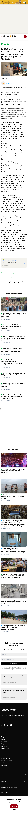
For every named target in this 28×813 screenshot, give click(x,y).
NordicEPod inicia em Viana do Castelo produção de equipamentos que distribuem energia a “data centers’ (13, 362)
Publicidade (4, 765)
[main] (14, 371)
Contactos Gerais (6, 775)
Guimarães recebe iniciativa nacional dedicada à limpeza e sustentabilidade (13, 396)
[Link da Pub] (14, 2)
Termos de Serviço (20, 668)
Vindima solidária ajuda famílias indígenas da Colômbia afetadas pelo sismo (13, 300)
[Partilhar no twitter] (10, 282)
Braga (3, 737)
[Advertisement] (14, 19)
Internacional (5, 748)
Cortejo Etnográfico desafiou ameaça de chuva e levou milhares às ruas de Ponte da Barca (13, 561)
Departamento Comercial (9, 787)
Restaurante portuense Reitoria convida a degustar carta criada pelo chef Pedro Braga (14, 338)
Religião (3, 744)
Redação (4, 782)
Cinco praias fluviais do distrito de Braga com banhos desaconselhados (13, 611)
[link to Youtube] (11, 725)
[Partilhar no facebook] (5, 282)
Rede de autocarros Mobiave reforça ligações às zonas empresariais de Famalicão (13, 350)
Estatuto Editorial (6, 760)
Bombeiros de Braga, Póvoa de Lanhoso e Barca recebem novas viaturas (13, 384)
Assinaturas (4, 763)
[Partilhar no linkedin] (18, 282)
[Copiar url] (22, 282)
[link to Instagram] (4, 725)
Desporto (4, 741)
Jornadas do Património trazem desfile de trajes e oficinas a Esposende (13, 326)
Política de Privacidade (7, 668)
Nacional (4, 746)
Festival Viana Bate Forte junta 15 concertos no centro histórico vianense (13, 455)
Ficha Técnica (5, 758)
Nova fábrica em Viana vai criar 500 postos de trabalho (12, 374)
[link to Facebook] (1, 725)
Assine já (14, 806)
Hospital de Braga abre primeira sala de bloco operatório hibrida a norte (13, 586)
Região (3, 739)
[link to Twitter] (8, 725)
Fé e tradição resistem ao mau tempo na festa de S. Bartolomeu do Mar (13, 481)
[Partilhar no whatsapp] (14, 282)
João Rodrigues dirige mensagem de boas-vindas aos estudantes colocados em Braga (13, 535)
